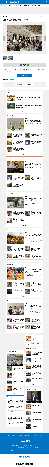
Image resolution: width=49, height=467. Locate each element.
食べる (10, 5)
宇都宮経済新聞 (12, 2)
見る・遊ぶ (16, 5)
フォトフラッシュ (7, 16)
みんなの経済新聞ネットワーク (24, 457)
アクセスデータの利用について (19, 447)
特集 (39, 5)
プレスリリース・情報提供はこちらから (30, 445)
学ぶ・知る (34, 5)
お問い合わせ (29, 447)
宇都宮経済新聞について (17, 445)
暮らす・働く (27, 5)
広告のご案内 (36, 447)
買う (21, 5)
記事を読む (24, 75)
